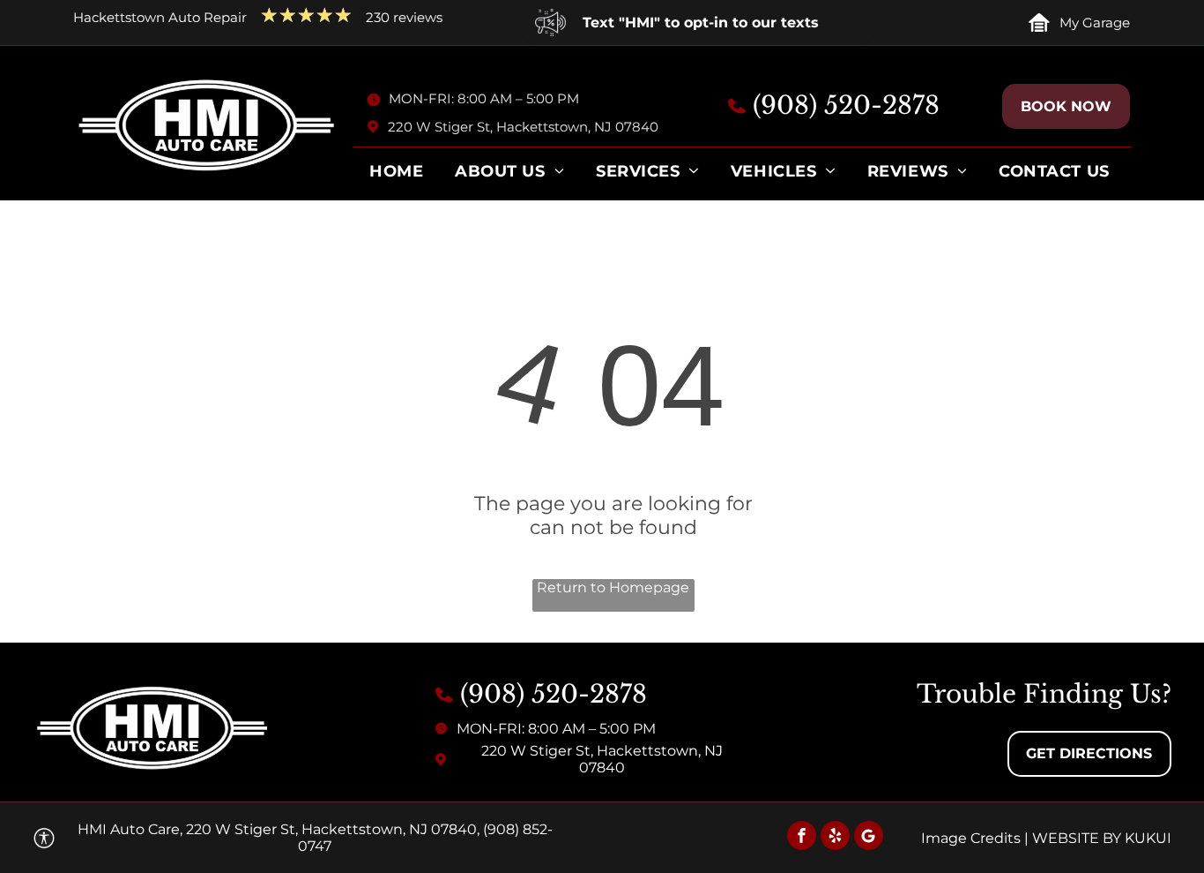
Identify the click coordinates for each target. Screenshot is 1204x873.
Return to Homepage (613, 587)
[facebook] (801, 837)
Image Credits (971, 838)
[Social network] (868, 837)
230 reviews (404, 17)
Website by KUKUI (1101, 838)
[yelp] (835, 837)
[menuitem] (396, 176)
